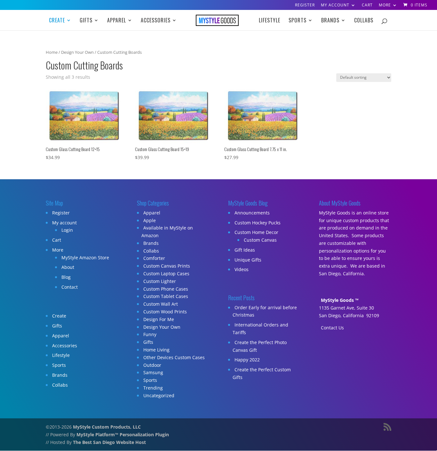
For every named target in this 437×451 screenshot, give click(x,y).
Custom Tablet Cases (165, 296)
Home (52, 52)
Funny (149, 334)
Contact (69, 287)
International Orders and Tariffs (260, 328)
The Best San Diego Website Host (109, 442)
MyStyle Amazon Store (85, 257)
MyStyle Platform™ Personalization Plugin (122, 434)
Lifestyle (269, 21)
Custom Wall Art (160, 304)
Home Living (156, 350)
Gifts (86, 21)
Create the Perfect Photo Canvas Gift (260, 346)
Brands (330, 21)
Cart (367, 5)
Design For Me (158, 319)
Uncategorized (158, 395)
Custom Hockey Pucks (257, 223)
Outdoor (152, 365)
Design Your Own (77, 52)
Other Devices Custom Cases (174, 357)
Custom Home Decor (256, 232)
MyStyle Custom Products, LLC (107, 427)
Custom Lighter (159, 281)
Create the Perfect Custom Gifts (262, 373)
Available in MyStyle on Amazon (167, 231)
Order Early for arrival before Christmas (265, 311)
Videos (241, 269)
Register (305, 5)
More (385, 5)
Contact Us (332, 328)
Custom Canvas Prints (166, 266)
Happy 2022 (247, 360)
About (67, 267)
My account (335, 5)
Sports (297, 21)
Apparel (116, 21)
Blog (66, 277)
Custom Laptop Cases (166, 273)
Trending (153, 388)
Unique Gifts (247, 260)
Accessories (156, 21)
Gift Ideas (244, 250)
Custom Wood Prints (165, 312)
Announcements (252, 213)
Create (57, 21)
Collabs (363, 21)
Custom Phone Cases (165, 289)
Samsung (153, 372)
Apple (149, 220)
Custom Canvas (260, 240)
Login (67, 230)
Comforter (154, 258)
